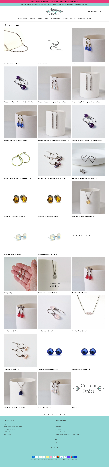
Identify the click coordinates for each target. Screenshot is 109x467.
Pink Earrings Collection (12, 331)
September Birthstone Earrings (48, 369)
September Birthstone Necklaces (14, 407)
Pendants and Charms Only (46, 293)
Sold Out (74, 407)
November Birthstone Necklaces (82, 216)
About (56, 424)
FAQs (56, 439)
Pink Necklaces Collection (80, 331)
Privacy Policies (7, 434)
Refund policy (44, 459)
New (73, 64)
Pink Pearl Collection (10, 369)
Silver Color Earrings (44, 407)
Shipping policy (66, 459)
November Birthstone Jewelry (47, 216)
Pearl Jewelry (8, 293)
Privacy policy (51, 459)
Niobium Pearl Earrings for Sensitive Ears (51, 178)
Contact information (75, 459)
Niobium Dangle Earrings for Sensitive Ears (86, 102)
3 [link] (56, 415)
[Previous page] (44, 414)
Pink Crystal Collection (79, 293)
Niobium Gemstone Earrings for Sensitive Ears (87, 140)
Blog (56, 442)
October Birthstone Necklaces (83, 236)
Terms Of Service (8, 437)
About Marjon (58, 426)
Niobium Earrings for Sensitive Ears (15, 140)
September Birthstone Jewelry (81, 369)
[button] (5, 11)
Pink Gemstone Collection (46, 331)
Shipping (6, 424)
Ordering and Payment (9, 429)
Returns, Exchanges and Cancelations (13, 426)
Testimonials (58, 429)
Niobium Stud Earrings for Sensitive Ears (85, 178)
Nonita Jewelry (37, 459)
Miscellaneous (42, 64)
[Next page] (64, 414)
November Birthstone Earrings (14, 216)
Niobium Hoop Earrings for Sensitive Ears (17, 178)
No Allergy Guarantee (9, 432)
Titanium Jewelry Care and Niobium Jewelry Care (67, 434)
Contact (57, 437)
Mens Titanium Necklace (12, 64)
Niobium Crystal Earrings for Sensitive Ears (52, 102)
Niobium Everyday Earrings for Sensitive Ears (52, 140)
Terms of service (58, 459)
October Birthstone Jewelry (46, 254)
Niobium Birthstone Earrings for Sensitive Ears (19, 102)
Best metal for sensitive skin (62, 432)
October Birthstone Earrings (13, 254)
